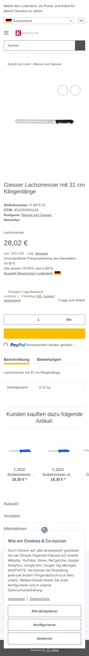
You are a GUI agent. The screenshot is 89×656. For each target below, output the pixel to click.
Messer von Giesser (37, 215)
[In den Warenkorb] (7, 78)
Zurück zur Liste (19, 64)
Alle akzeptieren (45, 611)
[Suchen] (80, 45)
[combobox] (39, 20)
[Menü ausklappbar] (6, 31)
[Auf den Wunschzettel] (75, 90)
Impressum (16, 599)
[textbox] (38, 21)
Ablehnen (44, 638)
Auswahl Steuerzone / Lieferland (28, 273)
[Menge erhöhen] (80, 319)
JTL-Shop (52, 650)
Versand (41, 253)
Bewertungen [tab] (49, 360)
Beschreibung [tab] (16, 360)
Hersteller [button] (12, 516)
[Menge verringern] (9, 319)
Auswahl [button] (11, 504)
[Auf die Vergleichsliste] (63, 90)
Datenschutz (40, 599)
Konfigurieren (44, 625)
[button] (66, 33)
